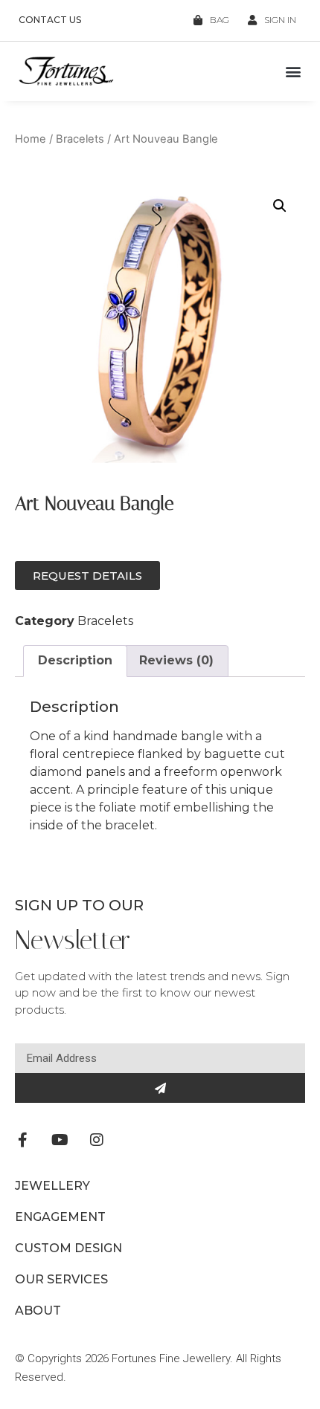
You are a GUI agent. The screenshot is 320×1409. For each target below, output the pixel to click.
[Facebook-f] (22, 1140)
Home (30, 139)
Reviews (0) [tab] (176, 660)
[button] (293, 71)
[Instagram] (96, 1140)
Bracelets (80, 139)
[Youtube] (59, 1140)
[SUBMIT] (160, 1088)
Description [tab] (75, 660)
